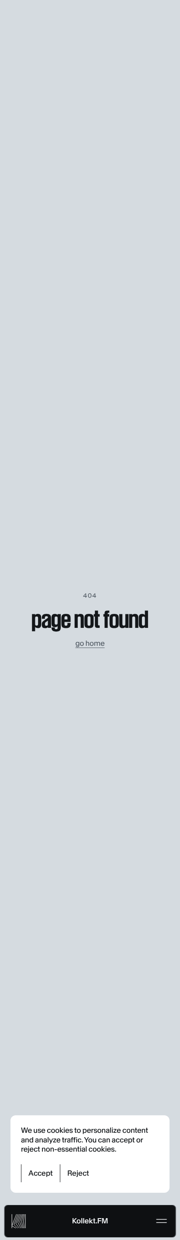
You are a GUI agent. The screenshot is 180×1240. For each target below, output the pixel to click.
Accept (40, 1173)
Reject (78, 1173)
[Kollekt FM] (19, 1221)
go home (89, 643)
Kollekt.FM (90, 1221)
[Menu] (161, 1221)
